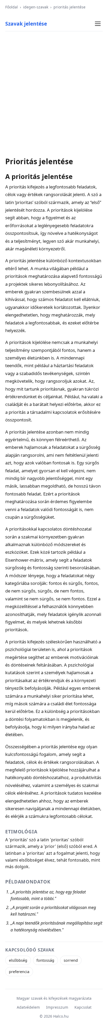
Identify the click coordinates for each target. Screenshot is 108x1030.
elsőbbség (18, 960)
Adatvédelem (28, 1007)
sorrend (71, 960)
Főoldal (11, 6)
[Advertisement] (54, 94)
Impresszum (57, 1007)
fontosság (45, 960)
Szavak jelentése (26, 23)
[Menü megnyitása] (98, 24)
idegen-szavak (35, 6)
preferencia (19, 971)
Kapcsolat (82, 1007)
